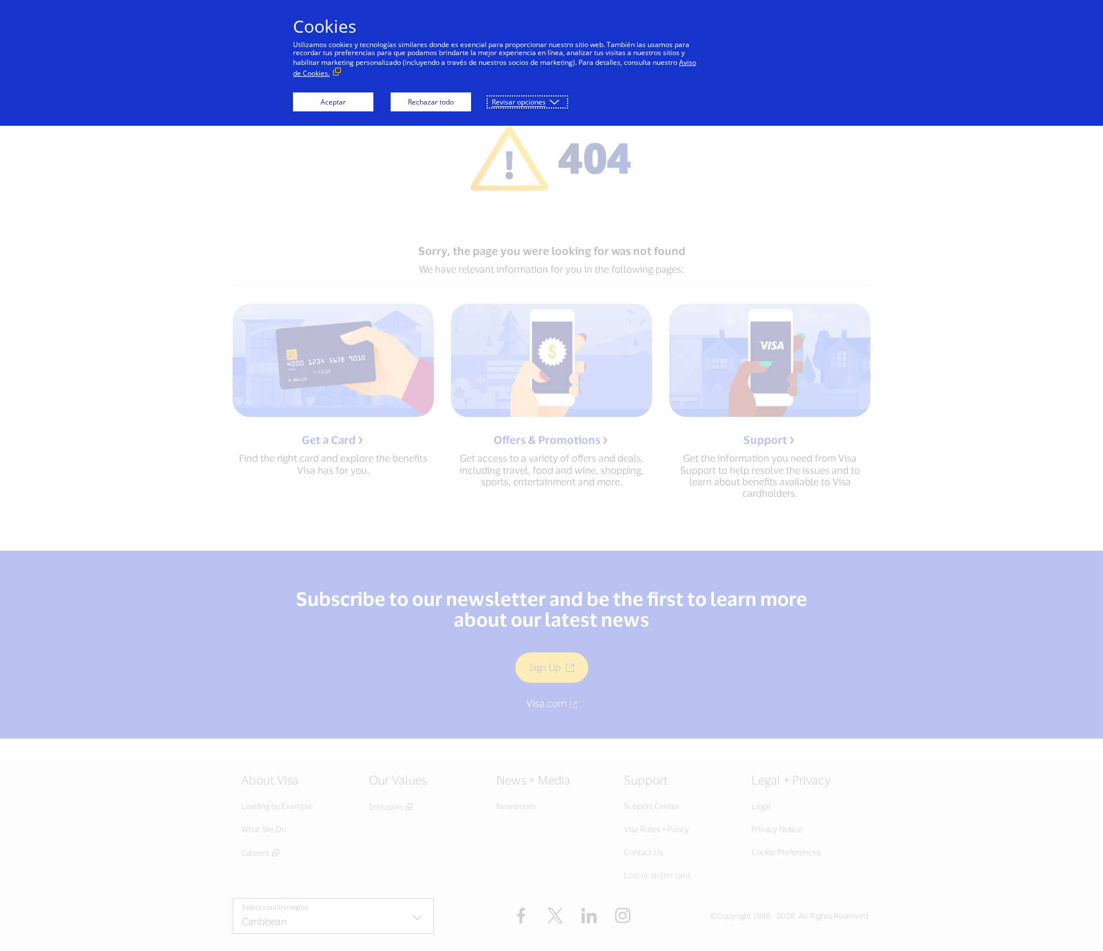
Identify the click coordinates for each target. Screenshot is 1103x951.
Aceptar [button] (333, 102)
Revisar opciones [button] (519, 102)
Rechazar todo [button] (431, 102)
